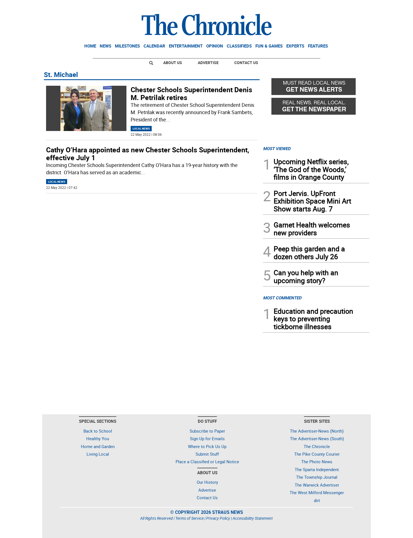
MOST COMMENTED (282, 297)
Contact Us (246, 62)
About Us (172, 62)
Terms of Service (189, 518)
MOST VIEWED (277, 148)
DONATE (355, 6)
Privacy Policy (218, 518)
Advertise (208, 62)
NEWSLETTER (324, 6)
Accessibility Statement (253, 518)
